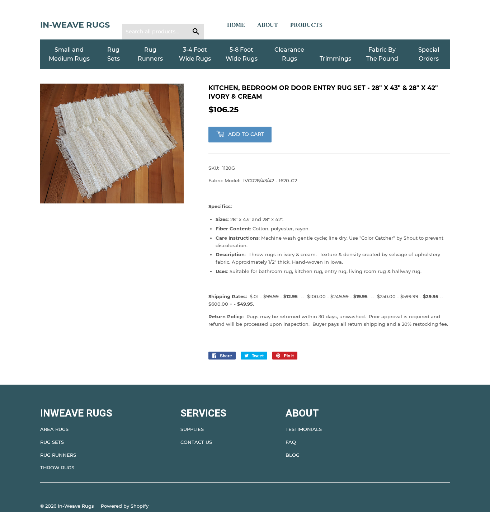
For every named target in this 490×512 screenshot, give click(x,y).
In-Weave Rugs (75, 25)
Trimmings (335, 58)
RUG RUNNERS (58, 455)
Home (236, 25)
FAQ (291, 442)
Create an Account (171, 14)
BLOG (293, 455)
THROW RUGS (57, 467)
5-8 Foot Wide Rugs (242, 54)
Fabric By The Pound (382, 54)
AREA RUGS (54, 429)
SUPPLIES (192, 429)
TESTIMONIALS (304, 429)
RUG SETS (52, 442)
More (342, 25)
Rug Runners (150, 54)
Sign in (134, 14)
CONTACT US (196, 442)
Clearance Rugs (289, 54)
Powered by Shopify (125, 506)
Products (306, 25)
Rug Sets (113, 54)
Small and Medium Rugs (69, 54)
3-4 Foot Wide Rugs (195, 54)
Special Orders (428, 54)
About (267, 25)
